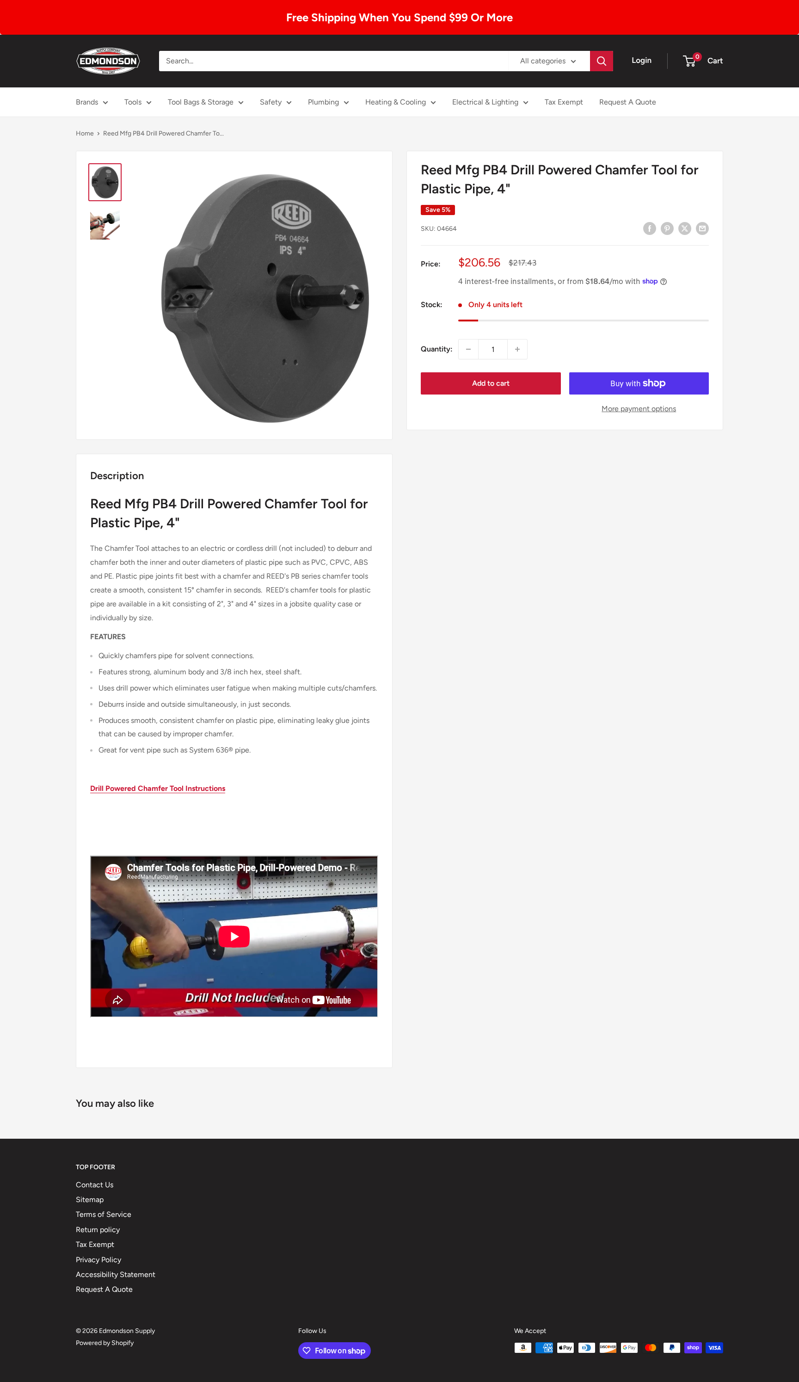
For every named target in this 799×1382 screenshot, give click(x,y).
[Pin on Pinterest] (667, 228)
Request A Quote (627, 102)
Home (85, 133)
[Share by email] (702, 228)
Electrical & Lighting (485, 102)
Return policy (98, 1229)
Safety (271, 102)
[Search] (601, 61)
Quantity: (437, 349)
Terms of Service (103, 1214)
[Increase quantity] (517, 349)
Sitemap (90, 1199)
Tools (132, 102)
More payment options (639, 408)
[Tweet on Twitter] (684, 228)
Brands (87, 102)
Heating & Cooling (395, 102)
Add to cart (491, 383)
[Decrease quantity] (468, 349)
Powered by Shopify (105, 1343)
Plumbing (323, 102)
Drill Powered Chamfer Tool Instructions (157, 788)
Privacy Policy (98, 1259)
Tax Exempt (564, 102)
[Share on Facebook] (649, 228)
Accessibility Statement (115, 1274)
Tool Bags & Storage (201, 102)
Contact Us (94, 1184)
